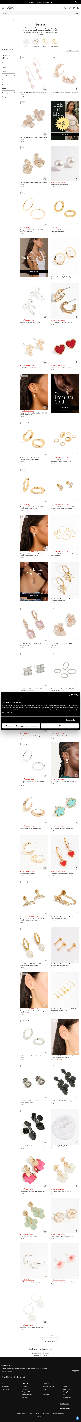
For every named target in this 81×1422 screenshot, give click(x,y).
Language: (63, 1408)
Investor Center (5, 1389)
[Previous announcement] (6, 2)
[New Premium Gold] (65, 392)
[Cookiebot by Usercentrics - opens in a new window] (70, 694)
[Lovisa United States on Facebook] (18, 1377)
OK (60, 726)
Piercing (65, 1386)
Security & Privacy (35, 1413)
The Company (5, 1386)
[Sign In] (74, 8)
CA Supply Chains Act (58, 1413)
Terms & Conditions (22, 1413)
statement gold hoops (45, 30)
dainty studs (33, 30)
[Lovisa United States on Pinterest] (24, 1377)
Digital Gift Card (67, 1389)
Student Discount (67, 1397)
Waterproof (54, 46)
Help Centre (25, 1389)
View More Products (49, 1341)
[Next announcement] (71, 2)
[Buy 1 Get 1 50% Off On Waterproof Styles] (34, 256)
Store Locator (45, 1394)
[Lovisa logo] (10, 8)
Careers (4, 1392)
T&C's (51, 2)
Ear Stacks (36, 46)
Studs (26, 46)
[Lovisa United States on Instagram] (14, 1377)
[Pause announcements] (75, 2)
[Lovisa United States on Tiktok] (21, 1377)
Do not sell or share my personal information (21, 726)
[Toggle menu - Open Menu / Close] (3, 8)
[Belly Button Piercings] (34, 580)
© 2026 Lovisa (40, 1417)
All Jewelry (10, 19)
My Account (25, 1397)
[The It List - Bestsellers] (65, 119)
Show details (70, 720)
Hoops (45, 46)
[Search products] (77, 13)
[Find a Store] (65, 8)
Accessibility (46, 1413)
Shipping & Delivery (27, 1392)
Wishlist (44, 1389)
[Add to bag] (45, 89)
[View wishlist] (70, 8)
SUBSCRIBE (76, 1372)
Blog (64, 1394)
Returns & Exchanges (27, 1394)
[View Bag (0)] (78, 8)
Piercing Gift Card (67, 1392)
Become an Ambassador (48, 1392)
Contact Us (25, 1386)
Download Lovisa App (48, 1386)
